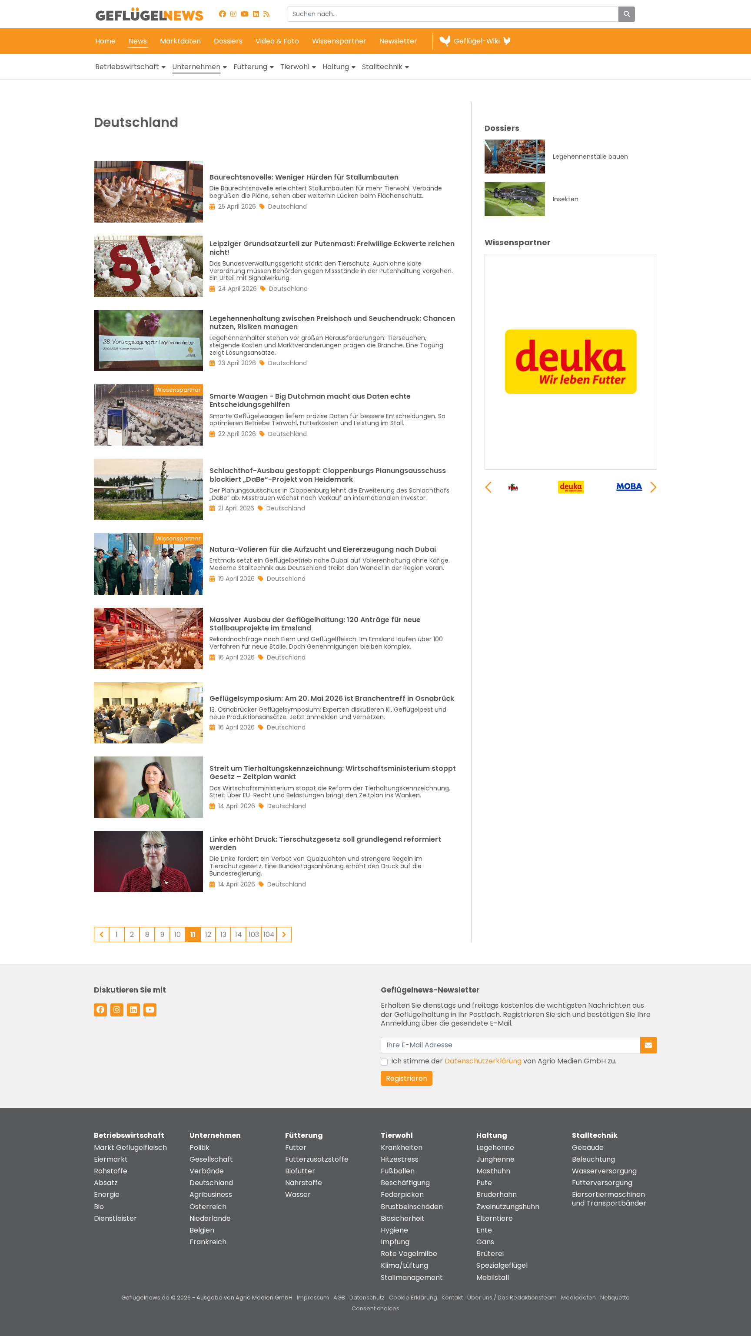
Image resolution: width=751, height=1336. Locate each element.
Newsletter (398, 41)
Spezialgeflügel (502, 1265)
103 (254, 935)
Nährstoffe (303, 1183)
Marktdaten (180, 41)
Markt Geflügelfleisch (130, 1148)
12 (208, 935)
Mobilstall (492, 1278)
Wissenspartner (339, 41)
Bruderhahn (496, 1194)
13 (223, 935)
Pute (484, 1183)
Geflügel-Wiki (477, 41)
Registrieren (406, 1078)
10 (177, 935)
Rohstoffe (110, 1171)
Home (105, 41)
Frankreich (207, 1242)
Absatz (106, 1183)
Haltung (335, 67)
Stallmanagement (412, 1278)
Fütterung (250, 67)
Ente (484, 1230)
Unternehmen (196, 67)
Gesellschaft (211, 1159)
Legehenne (495, 1148)
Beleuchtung (593, 1159)
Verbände (206, 1171)
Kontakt (452, 1297)
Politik (199, 1148)
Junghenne (495, 1159)
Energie (107, 1194)
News (138, 41)
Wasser (298, 1194)
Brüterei (490, 1254)
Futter (295, 1148)
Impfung (395, 1242)
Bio (99, 1207)
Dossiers (228, 41)
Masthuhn (493, 1171)
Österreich (207, 1207)
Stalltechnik (382, 67)
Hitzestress (400, 1159)
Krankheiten (401, 1148)
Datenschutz (367, 1297)
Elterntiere (494, 1218)
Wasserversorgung (604, 1171)
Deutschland (211, 1183)
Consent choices (375, 1308)
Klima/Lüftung (404, 1265)
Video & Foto (277, 41)
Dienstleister (115, 1218)
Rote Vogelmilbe (409, 1254)
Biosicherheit (403, 1218)
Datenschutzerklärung (483, 1061)
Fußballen (398, 1171)
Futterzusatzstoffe (317, 1159)
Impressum (313, 1297)
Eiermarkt (111, 1159)
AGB (339, 1297)
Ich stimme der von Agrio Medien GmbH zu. (503, 1061)
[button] (653, 486)
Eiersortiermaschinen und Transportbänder (609, 1198)
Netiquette (615, 1297)
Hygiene (394, 1230)
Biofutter (300, 1171)
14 (238, 935)
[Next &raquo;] (284, 934)
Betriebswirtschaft (127, 67)
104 (269, 935)
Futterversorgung (602, 1183)
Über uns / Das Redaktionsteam (512, 1297)
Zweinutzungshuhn (507, 1207)
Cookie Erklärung (413, 1297)
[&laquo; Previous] (101, 934)
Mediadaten (578, 1297)
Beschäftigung (405, 1183)
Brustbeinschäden (412, 1207)
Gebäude (588, 1148)
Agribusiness (210, 1194)
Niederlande (210, 1218)
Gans (485, 1242)
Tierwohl (294, 67)
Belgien (201, 1230)
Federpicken (402, 1194)
